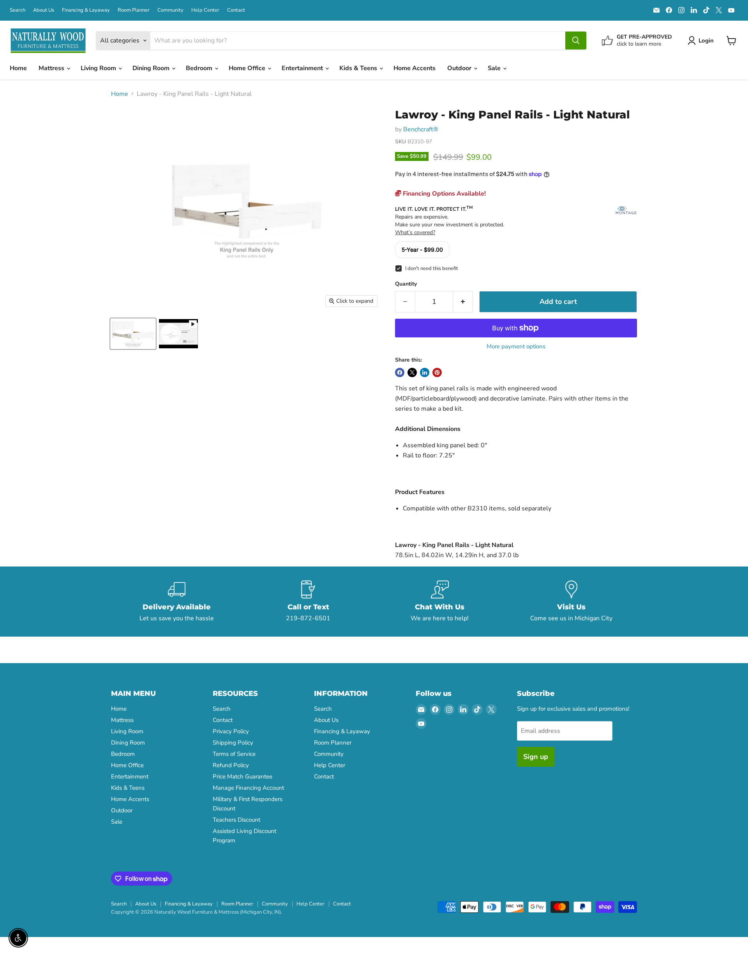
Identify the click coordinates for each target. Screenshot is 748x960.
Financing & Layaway (86, 10)
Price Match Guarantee (242, 776)
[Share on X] (412, 372)
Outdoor (460, 68)
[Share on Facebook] (399, 372)
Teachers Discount (236, 820)
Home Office (248, 68)
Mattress (52, 68)
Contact (236, 10)
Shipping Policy (233, 742)
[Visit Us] (571, 602)
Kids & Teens (359, 68)
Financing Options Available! (443, 193)
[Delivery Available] (177, 602)
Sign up (535, 756)
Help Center (205, 10)
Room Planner (134, 10)
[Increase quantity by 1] (463, 301)
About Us (43, 10)
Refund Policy (231, 765)
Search (17, 10)
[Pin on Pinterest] (437, 372)
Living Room (99, 68)
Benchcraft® (420, 129)
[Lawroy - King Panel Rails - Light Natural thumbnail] (133, 333)
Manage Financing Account (248, 788)
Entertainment (303, 68)
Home (18, 68)
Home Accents (414, 68)
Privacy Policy (231, 731)
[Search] (575, 40)
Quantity (406, 284)
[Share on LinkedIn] (424, 372)
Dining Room (151, 68)
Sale (495, 68)
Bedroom (200, 68)
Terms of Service (234, 754)
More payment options (516, 346)
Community (170, 10)
